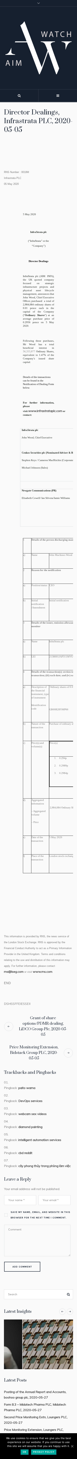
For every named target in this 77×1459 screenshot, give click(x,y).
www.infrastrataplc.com (45, 411)
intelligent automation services (39, 1140)
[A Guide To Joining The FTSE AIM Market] (38, 1344)
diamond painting (30, 1127)
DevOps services (30, 1101)
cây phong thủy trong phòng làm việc (44, 1166)
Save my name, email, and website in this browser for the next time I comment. (40, 1215)
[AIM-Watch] (38, 47)
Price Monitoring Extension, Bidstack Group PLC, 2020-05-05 (33, 1053)
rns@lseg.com (13, 972)
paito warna (26, 1088)
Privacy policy (43, 1452)
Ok (24, 1452)
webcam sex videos (32, 1114)
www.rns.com (42, 972)
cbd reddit (25, 1153)
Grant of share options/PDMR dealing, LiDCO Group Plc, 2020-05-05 (43, 1026)
